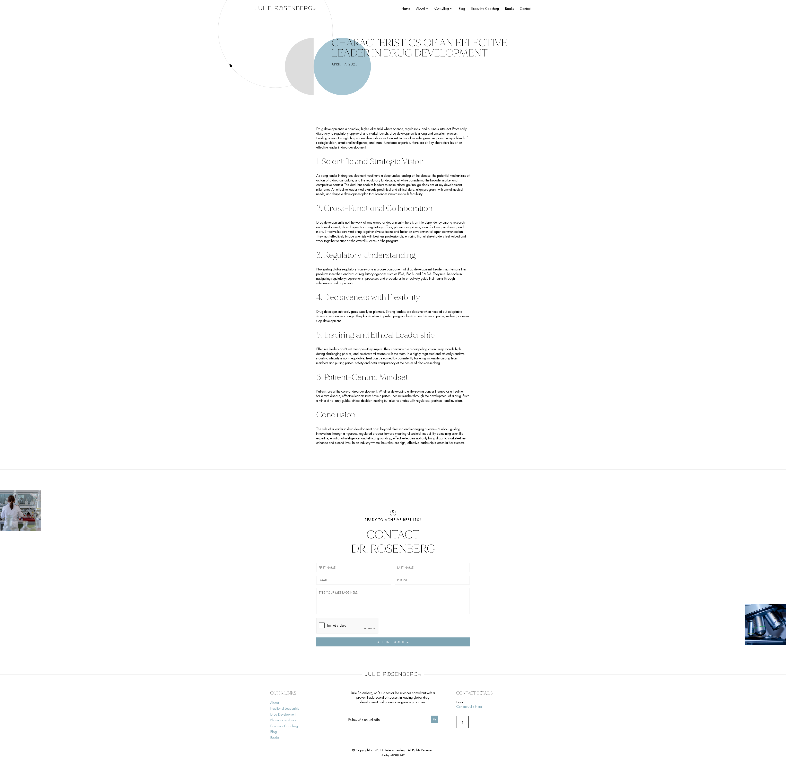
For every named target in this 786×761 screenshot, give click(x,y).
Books (509, 8)
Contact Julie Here (469, 706)
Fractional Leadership (284, 708)
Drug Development (283, 714)
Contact (525, 8)
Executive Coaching (485, 8)
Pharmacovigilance (283, 720)
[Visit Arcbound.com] (397, 755)
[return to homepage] (285, 8)
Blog (461, 8)
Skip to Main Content (3, 6)
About (420, 8)
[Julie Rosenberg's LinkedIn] (434, 721)
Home (405, 8)
